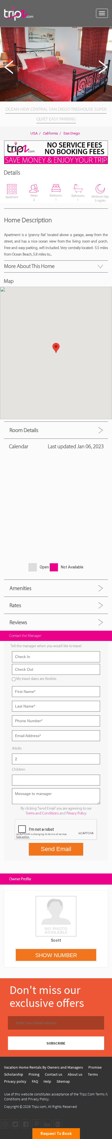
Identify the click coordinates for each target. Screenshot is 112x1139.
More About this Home (29, 266)
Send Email (56, 849)
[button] (107, 32)
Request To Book (56, 1133)
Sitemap (63, 1081)
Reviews (18, 622)
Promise (95, 1067)
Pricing (34, 1074)
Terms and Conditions (42, 813)
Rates (15, 605)
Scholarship (13, 1074)
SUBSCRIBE (56, 1043)
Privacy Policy (76, 813)
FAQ (35, 1081)
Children (18, 769)
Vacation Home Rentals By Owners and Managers (43, 1067)
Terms (93, 1074)
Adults (16, 748)
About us (75, 1074)
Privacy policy (15, 1081)
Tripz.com (39, 1106)
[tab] (56, 429)
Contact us (53, 1074)
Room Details (24, 430)
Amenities (20, 588)
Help (47, 1081)
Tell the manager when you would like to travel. (46, 646)
